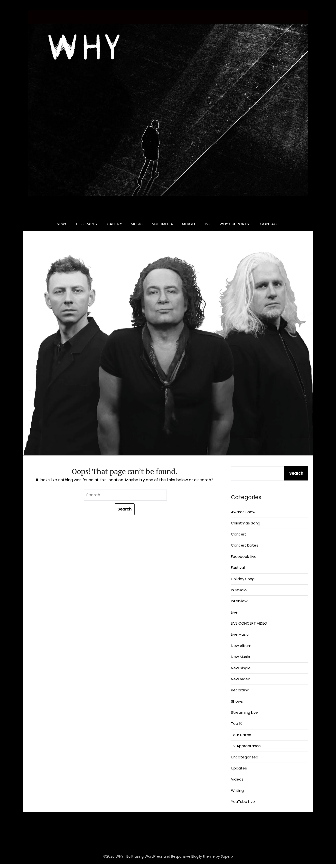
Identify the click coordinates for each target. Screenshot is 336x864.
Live (207, 223)
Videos (237, 779)
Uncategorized (244, 757)
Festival (238, 567)
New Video (240, 679)
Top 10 (237, 723)
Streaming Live (244, 712)
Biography (87, 223)
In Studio (239, 589)
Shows (237, 701)
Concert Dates (244, 545)
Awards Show (243, 511)
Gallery (114, 223)
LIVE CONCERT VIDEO (249, 623)
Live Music (240, 634)
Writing (237, 790)
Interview (239, 600)
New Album (241, 645)
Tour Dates (241, 734)
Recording (240, 690)
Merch (188, 223)
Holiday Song (243, 578)
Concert (238, 534)
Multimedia (162, 223)
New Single (241, 668)
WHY (168, 209)
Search (296, 473)
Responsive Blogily (186, 856)
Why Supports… (235, 223)
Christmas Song (245, 523)
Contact (269, 223)
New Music (240, 656)
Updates (239, 768)
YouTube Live (243, 801)
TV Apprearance (246, 745)
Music (137, 223)
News (62, 223)
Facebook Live (244, 556)
